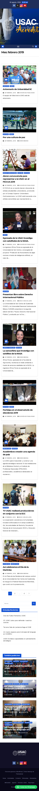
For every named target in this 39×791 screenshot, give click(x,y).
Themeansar (19, 774)
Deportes (6, 86)
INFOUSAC (8, 782)
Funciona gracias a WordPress (14, 771)
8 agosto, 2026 (11, 732)
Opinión (14, 782)
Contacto (18, 778)
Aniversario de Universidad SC (17, 89)
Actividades (8, 661)
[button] (33, 46)
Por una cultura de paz (14, 137)
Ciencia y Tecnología (9, 347)
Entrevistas (28, 722)
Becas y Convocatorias (9, 173)
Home (4, 778)
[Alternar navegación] (18, 46)
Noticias (5, 134)
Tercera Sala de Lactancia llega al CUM (17, 627)
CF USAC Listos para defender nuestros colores (19, 687)
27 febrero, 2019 (10, 244)
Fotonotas (6, 564)
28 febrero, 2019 (10, 92)
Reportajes (31, 782)
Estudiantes (23, 661)
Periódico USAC (22, 782)
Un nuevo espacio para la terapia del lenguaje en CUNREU (18, 729)
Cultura (20, 173)
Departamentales (18, 722)
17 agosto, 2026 (12, 671)
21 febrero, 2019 (10, 517)
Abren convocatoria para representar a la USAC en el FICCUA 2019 (16, 179)
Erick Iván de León (25, 301)
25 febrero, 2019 (10, 458)
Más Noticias (7, 448)
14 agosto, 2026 (12, 712)
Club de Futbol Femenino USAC (14, 616)
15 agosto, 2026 (12, 692)
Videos (12, 86)
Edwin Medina (23, 141)
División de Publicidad (27, 92)
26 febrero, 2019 (10, 357)
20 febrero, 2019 (10, 573)
